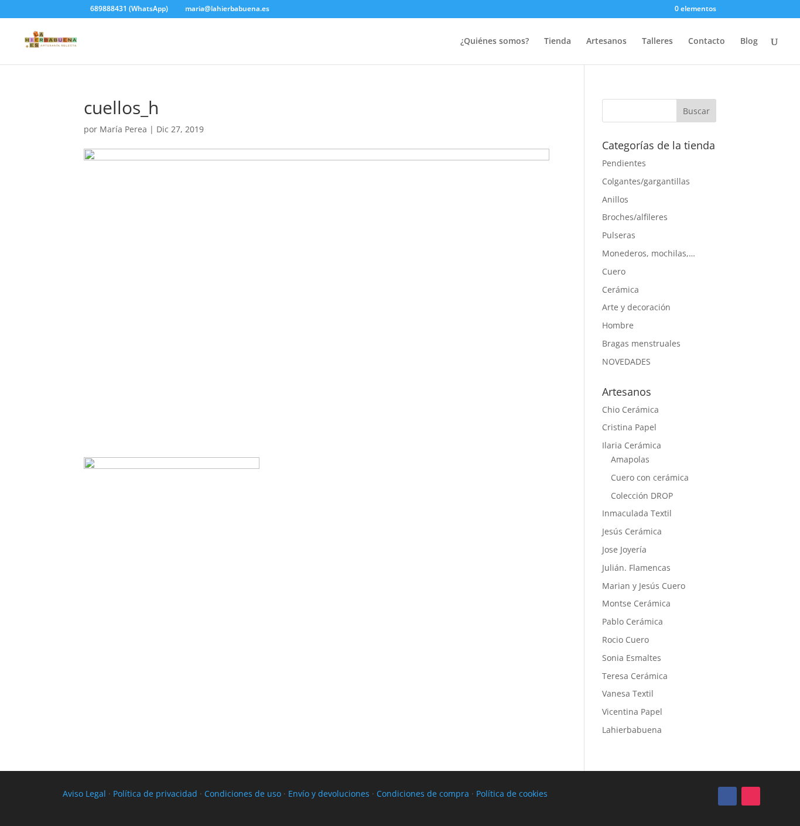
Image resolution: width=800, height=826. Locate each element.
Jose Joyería (624, 549)
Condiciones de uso (242, 793)
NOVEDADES (626, 361)
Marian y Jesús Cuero (643, 585)
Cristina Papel (629, 427)
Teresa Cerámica (635, 675)
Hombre (618, 325)
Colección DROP (642, 495)
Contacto (706, 41)
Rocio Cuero (625, 639)
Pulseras (618, 235)
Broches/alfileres (635, 216)
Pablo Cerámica (632, 621)
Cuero (613, 271)
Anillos (615, 199)
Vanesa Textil (628, 693)
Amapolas (630, 459)
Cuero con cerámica (650, 477)
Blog (749, 41)
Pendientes (624, 163)
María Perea (123, 129)
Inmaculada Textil (637, 513)
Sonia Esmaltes (631, 657)
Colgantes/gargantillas (646, 181)
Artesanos (606, 41)
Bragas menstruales (641, 343)
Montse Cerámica (636, 603)
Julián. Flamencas (636, 567)
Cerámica (620, 289)
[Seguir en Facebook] (727, 796)
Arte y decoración (636, 307)
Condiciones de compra (423, 793)
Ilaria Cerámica (631, 445)
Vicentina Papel (632, 711)
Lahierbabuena (632, 729)
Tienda (557, 41)
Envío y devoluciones (329, 793)
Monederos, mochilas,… (648, 253)
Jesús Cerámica (632, 531)
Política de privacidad (155, 793)
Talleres (657, 41)
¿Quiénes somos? (494, 41)
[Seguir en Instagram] (750, 796)
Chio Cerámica (630, 409)
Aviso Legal (84, 793)
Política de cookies (512, 793)
